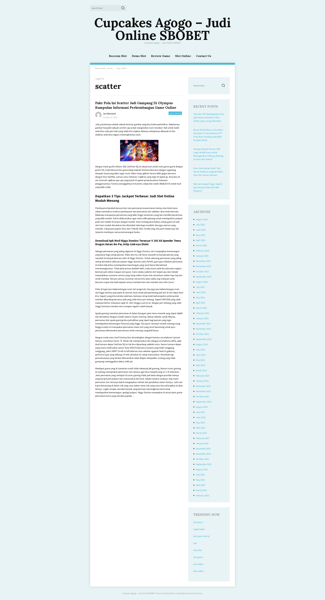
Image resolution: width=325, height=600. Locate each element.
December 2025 (203, 261)
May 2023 (200, 422)
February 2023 (202, 438)
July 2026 (200, 224)
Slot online (198, 571)
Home (110, 68)
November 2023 (203, 391)
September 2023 (203, 401)
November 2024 (203, 328)
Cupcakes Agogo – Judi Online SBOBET (162, 28)
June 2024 (201, 354)
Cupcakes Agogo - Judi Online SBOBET (139, 593)
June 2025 (201, 292)
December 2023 (203, 386)
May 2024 (200, 360)
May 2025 (200, 297)
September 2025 (203, 276)
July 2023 (200, 412)
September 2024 (203, 339)
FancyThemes (196, 593)
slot (195, 543)
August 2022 (202, 469)
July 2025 (200, 287)
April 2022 (200, 485)
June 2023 (201, 417)
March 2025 (201, 307)
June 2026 (201, 229)
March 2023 (201, 433)
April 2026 (200, 240)
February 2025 (202, 313)
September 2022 (203, 464)
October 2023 (202, 396)
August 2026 (202, 219)
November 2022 (203, 453)
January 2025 (202, 318)
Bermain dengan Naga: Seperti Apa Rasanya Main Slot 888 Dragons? (207, 187)
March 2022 (201, 490)
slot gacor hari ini (201, 536)
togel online (199, 529)
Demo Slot (139, 56)
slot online (198, 564)
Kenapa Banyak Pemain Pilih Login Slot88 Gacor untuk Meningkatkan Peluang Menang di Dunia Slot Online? (208, 154)
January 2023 (202, 443)
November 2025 (203, 266)
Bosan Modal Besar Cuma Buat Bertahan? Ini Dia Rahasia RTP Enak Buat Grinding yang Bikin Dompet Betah (208, 135)
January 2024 (202, 380)
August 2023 (202, 406)
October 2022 (202, 459)
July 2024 (200, 349)
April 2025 (200, 302)
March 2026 (201, 245)
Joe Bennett (109, 113)
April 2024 (200, 365)
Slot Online (183, 56)
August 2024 (202, 344)
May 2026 (200, 235)
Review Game (160, 56)
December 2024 (203, 323)
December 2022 (203, 448)
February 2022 (202, 495)
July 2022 (200, 474)
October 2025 (202, 271)
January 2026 (202, 255)
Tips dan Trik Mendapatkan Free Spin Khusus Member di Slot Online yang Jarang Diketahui (208, 117)
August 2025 (202, 281)
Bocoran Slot (118, 56)
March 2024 (201, 370)
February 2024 (202, 375)
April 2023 (200, 427)
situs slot (197, 550)
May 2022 (200, 479)
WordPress (171, 593)
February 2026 (202, 250)
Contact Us (203, 56)
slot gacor (198, 522)
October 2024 (202, 334)
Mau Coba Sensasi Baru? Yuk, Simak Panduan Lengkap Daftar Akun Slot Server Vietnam (208, 171)
